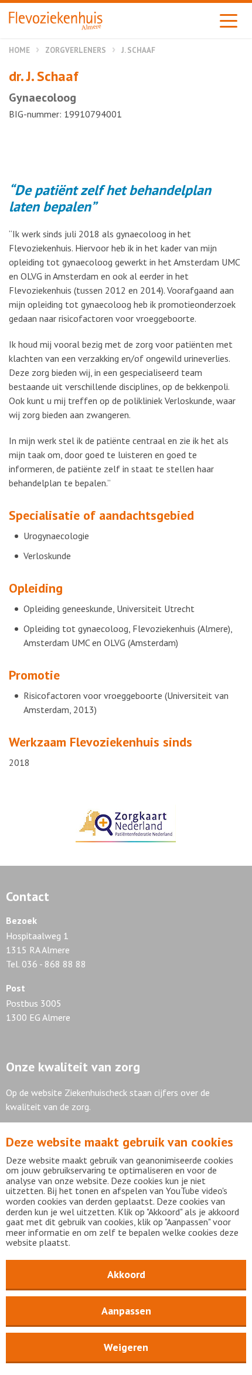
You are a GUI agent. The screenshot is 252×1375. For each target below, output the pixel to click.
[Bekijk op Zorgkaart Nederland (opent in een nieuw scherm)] (126, 823)
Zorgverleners (75, 50)
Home (19, 50)
